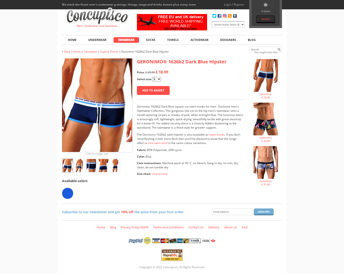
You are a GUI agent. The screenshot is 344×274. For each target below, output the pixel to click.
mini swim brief (158, 143)
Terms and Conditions (168, 227)
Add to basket (153, 90)
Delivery (214, 227)
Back (67, 52)
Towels (173, 40)
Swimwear (126, 40)
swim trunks (217, 135)
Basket (265, 19)
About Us (230, 227)
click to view (159, 174)
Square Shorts (109, 52)
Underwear (97, 40)
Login (227, 5)
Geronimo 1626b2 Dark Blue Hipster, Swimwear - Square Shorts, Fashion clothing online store (97, 16)
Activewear (199, 40)
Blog (252, 40)
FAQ (245, 227)
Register (239, 5)
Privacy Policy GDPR (134, 227)
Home (72, 40)
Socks (150, 40)
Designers (228, 40)
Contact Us (196, 227)
